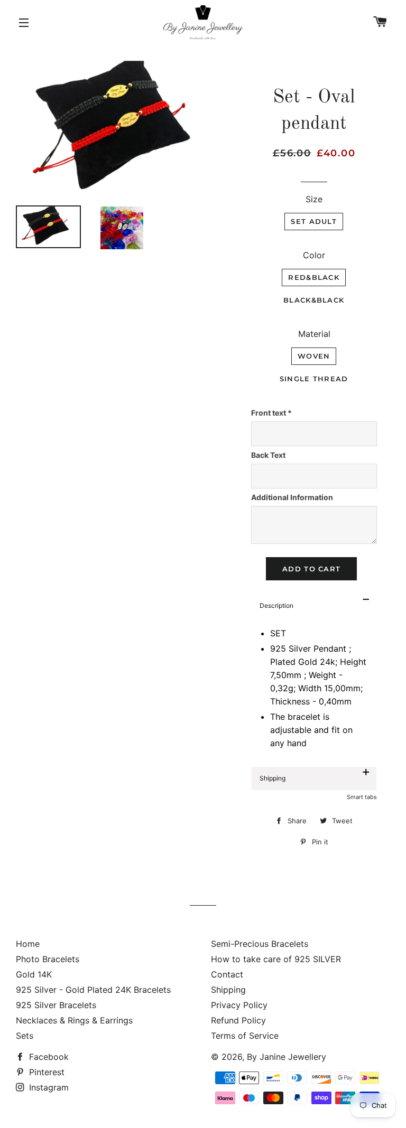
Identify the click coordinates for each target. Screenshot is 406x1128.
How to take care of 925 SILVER (276, 959)
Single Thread (314, 378)
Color (314, 255)
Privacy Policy (239, 1005)
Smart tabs (362, 797)
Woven (314, 356)
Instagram (47, 1087)
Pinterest (45, 1072)
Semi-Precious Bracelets (259, 943)
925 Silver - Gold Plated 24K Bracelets (93, 989)
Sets (24, 1035)
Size (314, 199)
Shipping (228, 989)
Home (28, 943)
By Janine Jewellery (286, 1056)
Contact (227, 974)
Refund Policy (238, 1020)
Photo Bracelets (47, 959)
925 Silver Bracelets (56, 1005)
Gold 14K (34, 974)
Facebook (47, 1056)
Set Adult (314, 221)
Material (314, 333)
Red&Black (313, 277)
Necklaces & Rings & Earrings (74, 1020)
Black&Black (313, 300)
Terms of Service (245, 1035)
